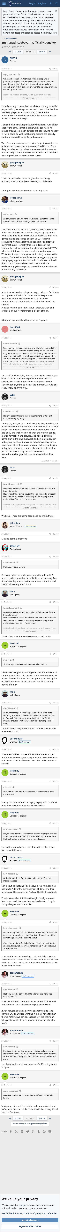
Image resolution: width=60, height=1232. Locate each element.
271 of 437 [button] (30, 51)
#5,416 (56, 868)
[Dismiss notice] (55, 11)
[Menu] (4, 3)
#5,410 (56, 602)
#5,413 (56, 749)
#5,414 (56, 781)
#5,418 (56, 983)
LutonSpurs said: (10, 829)
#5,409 (56, 556)
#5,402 (56, 173)
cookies (22, 1204)
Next (40, 51)
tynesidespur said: (11, 484)
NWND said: (8, 214)
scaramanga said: (10, 1091)
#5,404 (56, 287)
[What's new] (51, 3)
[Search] (56, 3)
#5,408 (56, 534)
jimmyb (7, 46)
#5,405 (56, 338)
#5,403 (56, 208)
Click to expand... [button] (30, 98)
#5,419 (56, 1041)
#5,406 (56, 405)
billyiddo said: (9, 562)
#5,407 (56, 478)
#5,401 (56, 68)
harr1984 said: (9, 411)
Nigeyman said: (10, 74)
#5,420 (56, 1085)
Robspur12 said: (10, 343)
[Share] (50, 68)
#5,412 (56, 702)
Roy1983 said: (9, 708)
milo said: (7, 660)
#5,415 (56, 823)
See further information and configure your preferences (29, 1213)
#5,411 (56, 654)
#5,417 (56, 922)
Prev (19, 51)
